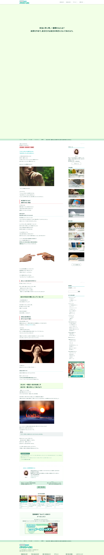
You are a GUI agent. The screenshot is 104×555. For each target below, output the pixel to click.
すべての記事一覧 (76, 264)
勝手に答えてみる (71, 337)
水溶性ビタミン (71, 312)
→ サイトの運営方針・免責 (25, 459)
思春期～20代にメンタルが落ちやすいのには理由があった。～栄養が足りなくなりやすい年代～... (23, 505)
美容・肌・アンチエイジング (72, 327)
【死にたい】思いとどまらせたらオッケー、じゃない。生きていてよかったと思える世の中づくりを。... (50, 505)
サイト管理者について (72, 300)
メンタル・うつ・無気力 (24, 501)
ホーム (21, 139)
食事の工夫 (81, 2)
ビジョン (70, 301)
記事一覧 (25, 139)
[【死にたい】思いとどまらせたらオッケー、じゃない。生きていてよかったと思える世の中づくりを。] (51, 498)
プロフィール (76, 163)
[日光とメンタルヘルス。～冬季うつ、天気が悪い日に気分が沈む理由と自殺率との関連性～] (33, 498)
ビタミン (35, 501)
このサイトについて (60, 501)
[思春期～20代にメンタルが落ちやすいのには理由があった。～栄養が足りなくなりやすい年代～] (24, 498)
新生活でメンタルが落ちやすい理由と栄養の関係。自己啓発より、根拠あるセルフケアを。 (28, 484)
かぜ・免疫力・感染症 (72, 323)
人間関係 (42, 139)
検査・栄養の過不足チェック (73, 345)
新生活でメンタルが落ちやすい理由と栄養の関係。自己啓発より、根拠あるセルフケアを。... (41, 505)
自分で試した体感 (71, 335)
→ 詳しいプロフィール (34, 476)
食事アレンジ (71, 358)
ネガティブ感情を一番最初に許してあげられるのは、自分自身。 (31, 434)
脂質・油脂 (70, 349)
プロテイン (70, 306)
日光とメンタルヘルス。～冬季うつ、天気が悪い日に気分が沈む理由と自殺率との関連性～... (32, 505)
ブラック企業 (30, 139)
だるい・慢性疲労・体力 (72, 324)
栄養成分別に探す (71, 339)
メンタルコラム (36, 139)
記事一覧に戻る (41, 487)
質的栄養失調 (71, 330)
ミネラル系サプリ (71, 309)
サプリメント (74, 2)
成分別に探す (62, 2)
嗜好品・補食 (71, 354)
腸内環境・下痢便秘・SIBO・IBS (73, 329)
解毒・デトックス (71, 313)
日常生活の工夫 (71, 355)
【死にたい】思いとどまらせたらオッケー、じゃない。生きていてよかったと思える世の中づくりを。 (54, 484)
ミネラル (70, 343)
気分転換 (70, 357)
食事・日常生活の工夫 (71, 351)
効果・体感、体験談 (71, 332)
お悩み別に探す (68, 2)
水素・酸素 (70, 346)
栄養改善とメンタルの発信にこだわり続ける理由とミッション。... (59, 504)
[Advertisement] (76, 274)
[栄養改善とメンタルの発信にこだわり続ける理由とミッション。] (60, 498)
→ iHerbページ (33, 477)
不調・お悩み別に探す (35, 554)
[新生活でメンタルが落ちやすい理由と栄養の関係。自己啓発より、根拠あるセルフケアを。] (42, 498)
